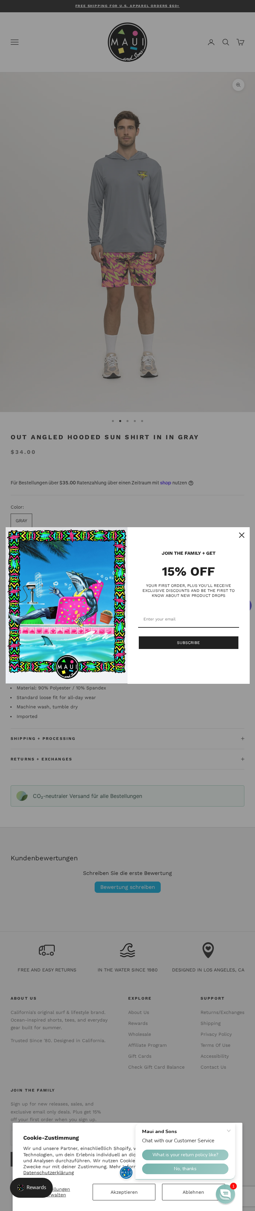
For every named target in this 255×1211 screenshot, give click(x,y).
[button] (225, 1194)
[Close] (242, 535)
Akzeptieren (124, 1192)
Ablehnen (193, 1192)
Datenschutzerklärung (48, 1172)
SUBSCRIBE (188, 642)
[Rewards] (31, 1188)
